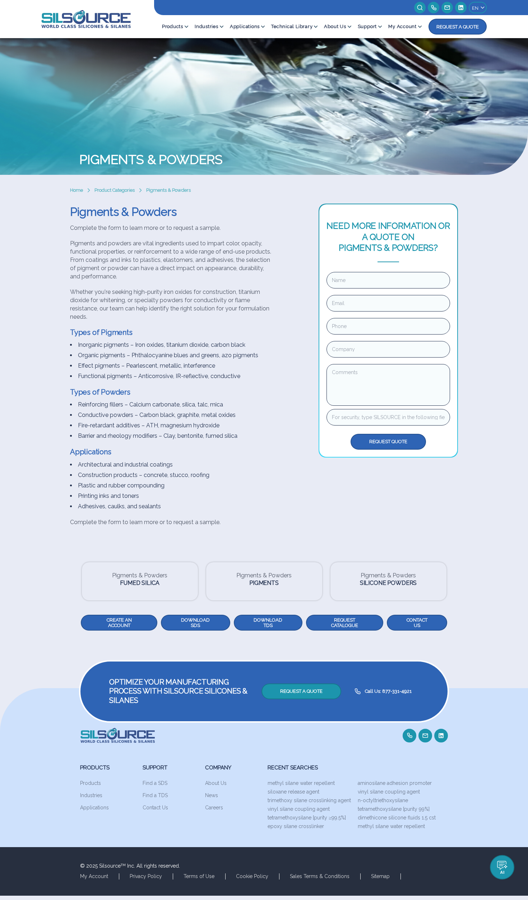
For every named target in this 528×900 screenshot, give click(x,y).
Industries (206, 26)
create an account (119, 622)
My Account (402, 26)
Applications (245, 26)
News (211, 795)
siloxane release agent (293, 792)
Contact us (417, 622)
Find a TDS (155, 795)
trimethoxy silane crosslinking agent (309, 800)
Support (367, 26)
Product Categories (114, 190)
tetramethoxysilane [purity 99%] (394, 809)
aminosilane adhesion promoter (395, 783)
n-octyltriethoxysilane (383, 800)
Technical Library (291, 26)
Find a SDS (155, 783)
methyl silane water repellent (301, 783)
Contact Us (155, 807)
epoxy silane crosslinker (296, 826)
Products (172, 26)
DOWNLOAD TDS (268, 622)
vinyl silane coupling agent (389, 792)
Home (76, 190)
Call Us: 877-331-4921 (388, 691)
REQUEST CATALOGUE (344, 622)
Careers (214, 807)
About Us (335, 26)
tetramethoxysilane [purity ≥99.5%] (307, 818)
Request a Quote (457, 26)
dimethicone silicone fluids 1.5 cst (397, 818)
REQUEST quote (388, 441)
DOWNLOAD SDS (195, 622)
